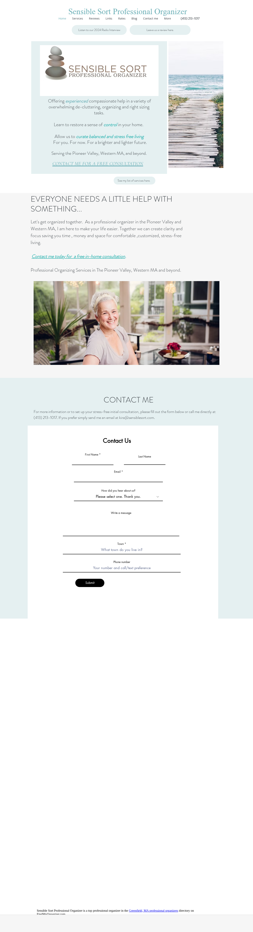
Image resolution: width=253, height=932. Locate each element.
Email (117, 471)
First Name (91, 454)
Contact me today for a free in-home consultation (78, 256)
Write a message (121, 513)
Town (120, 543)
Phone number (121, 562)
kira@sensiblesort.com (136, 417)
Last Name (144, 456)
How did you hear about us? (118, 490)
